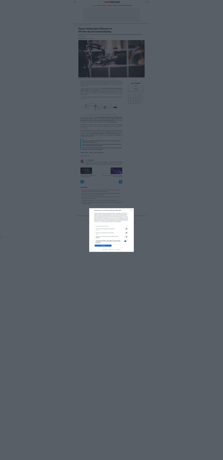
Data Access (111, 249)
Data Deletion (104, 249)
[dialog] (111, 230)
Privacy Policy (118, 249)
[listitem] (111, 226)
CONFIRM (103, 245)
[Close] (131, 210)
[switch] (125, 229)
